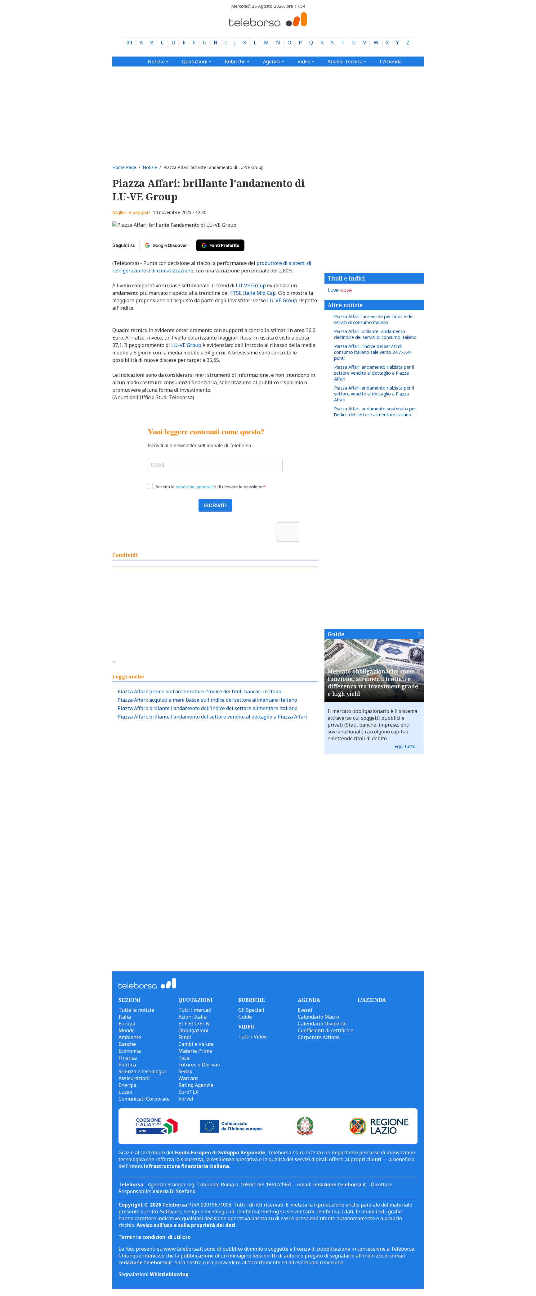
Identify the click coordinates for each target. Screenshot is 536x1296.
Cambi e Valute (196, 1044)
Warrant (188, 1078)
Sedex (185, 1071)
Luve (340, 290)
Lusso (125, 1091)
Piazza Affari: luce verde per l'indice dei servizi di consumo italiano (373, 319)
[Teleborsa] (268, 24)
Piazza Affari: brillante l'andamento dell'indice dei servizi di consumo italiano (375, 334)
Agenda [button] (271, 61)
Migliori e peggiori (131, 212)
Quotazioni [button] (195, 61)
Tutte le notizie (136, 1009)
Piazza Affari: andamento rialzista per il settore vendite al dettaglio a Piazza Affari (374, 373)
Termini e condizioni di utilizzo (154, 1237)
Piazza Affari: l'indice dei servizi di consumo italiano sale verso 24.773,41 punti (373, 352)
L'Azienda (391, 61)
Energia (127, 1085)
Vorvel (185, 1098)
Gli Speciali (251, 1009)
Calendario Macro (318, 1016)
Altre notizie (345, 305)
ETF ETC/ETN (194, 1023)
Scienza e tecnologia (142, 1071)
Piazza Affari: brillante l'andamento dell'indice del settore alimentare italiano (207, 708)
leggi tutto (405, 746)
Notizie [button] (156, 61)
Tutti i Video (252, 1036)
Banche (127, 1044)
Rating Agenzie (195, 1085)
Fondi (184, 1037)
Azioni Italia (192, 1016)
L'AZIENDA (372, 1000)
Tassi (184, 1057)
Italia (124, 1016)
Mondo (126, 1030)
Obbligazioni (193, 1030)
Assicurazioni (134, 1078)
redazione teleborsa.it (339, 1184)
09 (129, 42)
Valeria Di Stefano (174, 1191)
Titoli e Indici (346, 278)
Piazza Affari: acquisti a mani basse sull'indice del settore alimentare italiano (207, 699)
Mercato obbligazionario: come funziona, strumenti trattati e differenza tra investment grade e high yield (373, 682)
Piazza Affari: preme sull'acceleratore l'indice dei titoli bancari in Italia (199, 691)
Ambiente (129, 1037)
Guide (336, 634)
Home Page (124, 167)
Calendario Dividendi (322, 1023)
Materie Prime (195, 1050)
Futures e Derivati (199, 1064)
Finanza (127, 1057)
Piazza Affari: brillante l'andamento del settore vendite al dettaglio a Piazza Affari (212, 716)
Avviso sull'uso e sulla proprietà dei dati (186, 1225)
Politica (127, 1064)
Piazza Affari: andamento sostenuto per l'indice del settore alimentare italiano (375, 412)
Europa (126, 1023)
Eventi (305, 1009)
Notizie (150, 167)
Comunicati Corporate (144, 1098)
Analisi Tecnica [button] (345, 61)
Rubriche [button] (235, 61)
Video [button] (303, 61)
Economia (129, 1050)
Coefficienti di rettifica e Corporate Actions (325, 1034)
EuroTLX (188, 1091)
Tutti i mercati (195, 1009)
